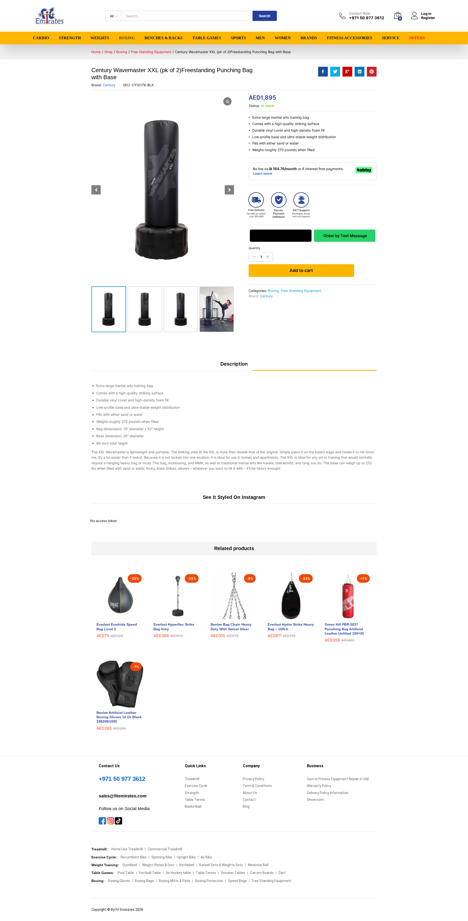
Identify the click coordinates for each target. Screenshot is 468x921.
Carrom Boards (262, 873)
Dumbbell (130, 865)
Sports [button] (238, 38)
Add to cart (301, 270)
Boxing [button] (127, 38)
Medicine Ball (258, 865)
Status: (254, 106)
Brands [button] (309, 38)
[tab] (234, 366)
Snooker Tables (233, 873)
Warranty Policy (319, 786)
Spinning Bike (161, 857)
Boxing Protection (209, 881)
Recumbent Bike (133, 857)
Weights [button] (99, 38)
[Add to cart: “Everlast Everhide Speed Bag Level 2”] (114, 616)
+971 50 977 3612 (122, 779)
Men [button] (260, 38)
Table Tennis (195, 800)
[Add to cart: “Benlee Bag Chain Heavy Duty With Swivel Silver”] (228, 616)
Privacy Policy (253, 779)
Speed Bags (237, 881)
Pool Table (126, 873)
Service (391, 38)
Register (428, 18)
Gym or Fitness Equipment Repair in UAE (338, 779)
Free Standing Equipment (301, 291)
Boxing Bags (144, 881)
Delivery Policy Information (327, 793)
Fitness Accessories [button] (349, 38)
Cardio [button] (41, 38)
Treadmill (192, 779)
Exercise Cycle (196, 786)
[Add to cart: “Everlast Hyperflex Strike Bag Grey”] (171, 616)
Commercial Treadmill (165, 849)
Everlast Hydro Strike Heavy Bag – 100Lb (291, 626)
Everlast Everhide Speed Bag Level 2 (117, 626)
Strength (192, 793)
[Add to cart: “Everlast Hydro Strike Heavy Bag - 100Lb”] (285, 616)
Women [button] (283, 38)
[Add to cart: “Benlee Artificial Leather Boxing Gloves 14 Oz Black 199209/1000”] (114, 704)
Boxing (273, 291)
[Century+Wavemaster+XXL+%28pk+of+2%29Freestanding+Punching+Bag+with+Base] (335, 72)
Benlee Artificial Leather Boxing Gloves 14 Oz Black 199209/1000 (119, 717)
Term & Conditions (257, 786)
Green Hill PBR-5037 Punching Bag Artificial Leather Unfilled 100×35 (344, 628)
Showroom (315, 800)
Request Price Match (280, 235)
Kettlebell (186, 865)
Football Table (150, 873)
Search (265, 16)
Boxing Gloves (119, 881)
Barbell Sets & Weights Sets (221, 865)
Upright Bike (186, 857)
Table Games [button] (206, 38)
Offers (417, 38)
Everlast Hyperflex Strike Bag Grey (174, 626)
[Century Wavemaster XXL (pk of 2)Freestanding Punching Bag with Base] (323, 72)
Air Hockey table (178, 873)
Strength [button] (70, 38)
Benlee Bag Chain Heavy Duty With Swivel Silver (231, 626)
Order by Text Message (344, 235)
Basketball (193, 806)
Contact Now (359, 13)
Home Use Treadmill (127, 849)
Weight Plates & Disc (158, 865)
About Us (250, 793)
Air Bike (206, 857)
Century (109, 85)
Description (234, 363)
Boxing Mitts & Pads (174, 881)
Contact (249, 800)
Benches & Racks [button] (164, 38)
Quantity (254, 248)
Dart (282, 873)
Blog (246, 806)
